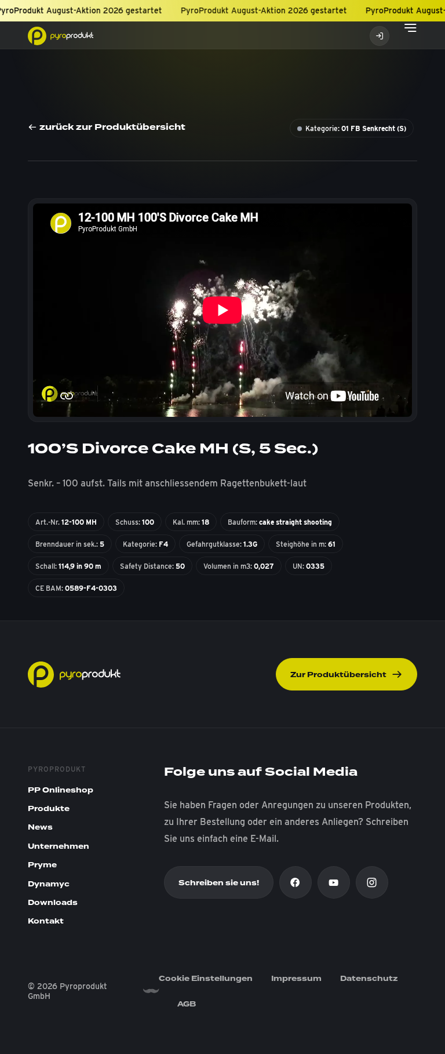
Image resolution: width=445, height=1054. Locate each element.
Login (379, 36)
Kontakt (46, 921)
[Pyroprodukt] (60, 35)
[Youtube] (334, 882)
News (40, 827)
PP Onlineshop (60, 790)
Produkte (49, 809)
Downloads (53, 902)
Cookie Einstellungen (206, 978)
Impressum (296, 978)
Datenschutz (369, 978)
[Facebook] (295, 882)
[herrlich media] (151, 991)
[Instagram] (372, 882)
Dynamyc (49, 884)
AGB (186, 1004)
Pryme (42, 865)
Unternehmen (58, 846)
